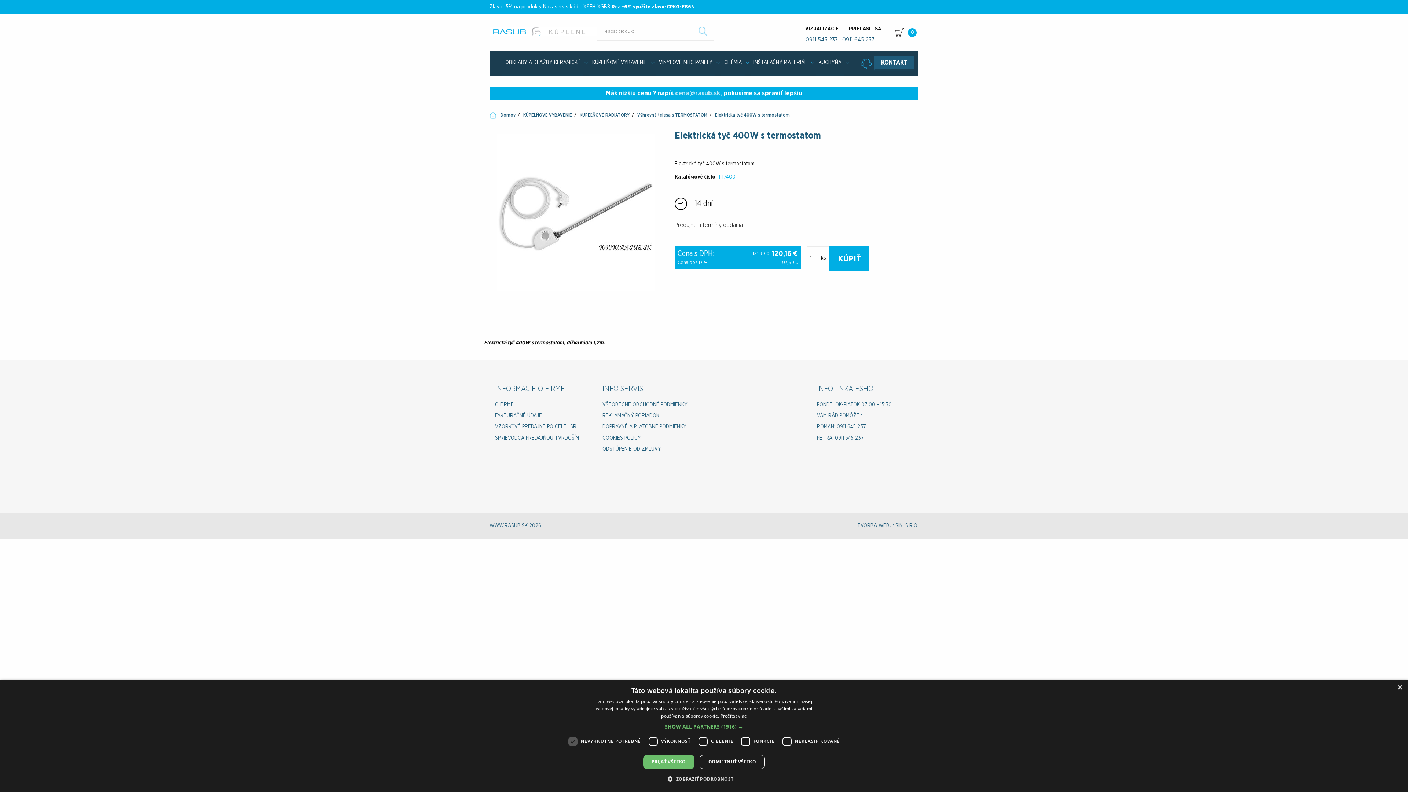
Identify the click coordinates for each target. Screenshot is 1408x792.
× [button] (1399, 687)
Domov (508, 115)
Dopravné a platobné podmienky (644, 426)
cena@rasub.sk (697, 93)
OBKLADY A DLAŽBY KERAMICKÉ (542, 62)
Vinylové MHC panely (685, 62)
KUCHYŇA (830, 62)
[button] (704, 726)
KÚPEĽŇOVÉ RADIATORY (605, 115)
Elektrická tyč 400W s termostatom (752, 115)
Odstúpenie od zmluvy (631, 449)
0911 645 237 (858, 40)
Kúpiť (849, 259)
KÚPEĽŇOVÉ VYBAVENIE (619, 62)
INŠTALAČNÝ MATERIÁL (780, 62)
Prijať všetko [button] (669, 762)
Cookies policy (621, 438)
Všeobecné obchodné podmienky (645, 404)
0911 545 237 (822, 40)
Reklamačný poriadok (630, 415)
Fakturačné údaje (518, 415)
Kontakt (894, 63)
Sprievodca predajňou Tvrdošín (537, 438)
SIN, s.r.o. (906, 525)
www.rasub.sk (543, 31)
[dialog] (704, 736)
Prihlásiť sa (865, 29)
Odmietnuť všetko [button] (732, 762)
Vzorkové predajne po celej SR (535, 426)
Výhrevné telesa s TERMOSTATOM (672, 115)
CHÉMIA (733, 62)
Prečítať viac (733, 716)
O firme (504, 404)
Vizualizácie (822, 29)
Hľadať (702, 31)
